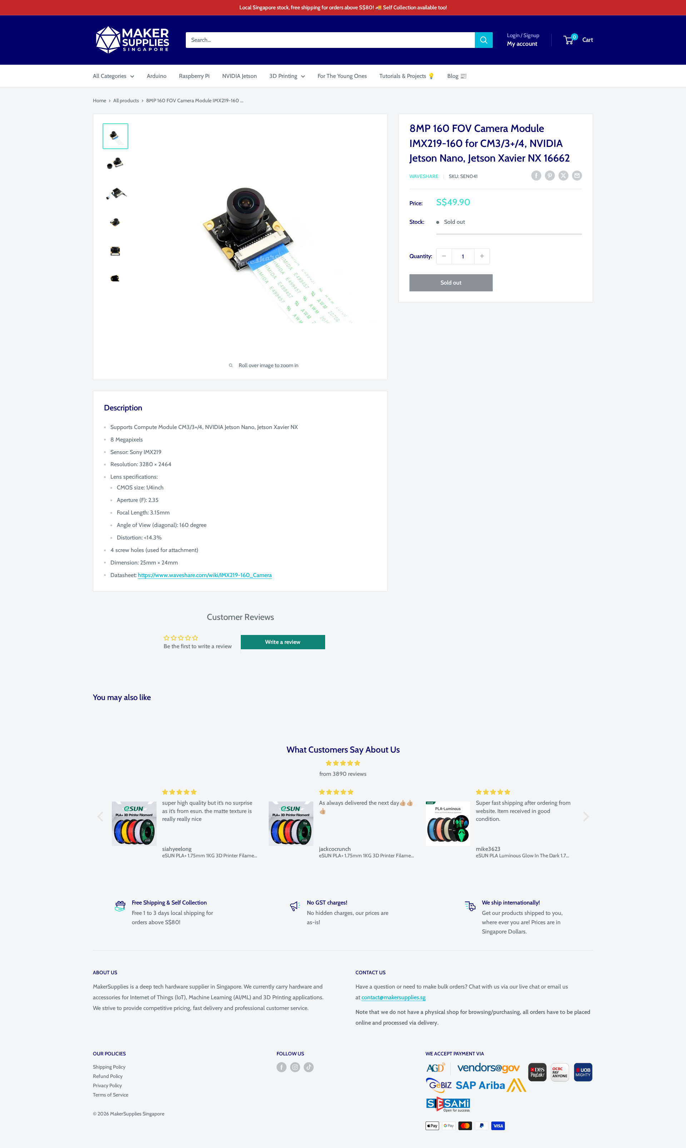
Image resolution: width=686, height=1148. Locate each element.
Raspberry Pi (194, 76)
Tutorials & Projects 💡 (407, 76)
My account (522, 43)
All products (126, 100)
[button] (102, 817)
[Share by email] (577, 175)
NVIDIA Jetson (239, 76)
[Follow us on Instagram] (295, 1067)
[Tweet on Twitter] (563, 175)
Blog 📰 (457, 76)
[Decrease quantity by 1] (444, 255)
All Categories (109, 76)
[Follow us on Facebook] (282, 1067)
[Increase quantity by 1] (481, 255)
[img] (343, 763)
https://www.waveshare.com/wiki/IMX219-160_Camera (205, 575)
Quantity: (420, 255)
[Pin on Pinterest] (550, 175)
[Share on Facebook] (536, 175)
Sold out (451, 282)
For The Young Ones (342, 76)
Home (99, 100)
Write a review (282, 642)
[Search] (484, 40)
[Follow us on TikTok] (309, 1067)
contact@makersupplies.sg (394, 997)
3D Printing (283, 76)
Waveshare (423, 176)
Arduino (156, 76)
